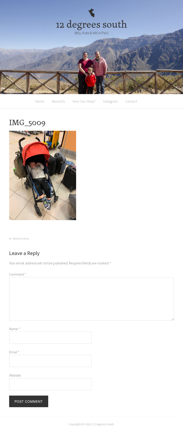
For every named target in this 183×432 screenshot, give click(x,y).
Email (14, 352)
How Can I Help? (84, 101)
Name (14, 329)
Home (39, 101)
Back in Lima (19, 238)
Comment (17, 274)
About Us (58, 101)
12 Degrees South (103, 424)
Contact (131, 101)
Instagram (110, 101)
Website (15, 375)
